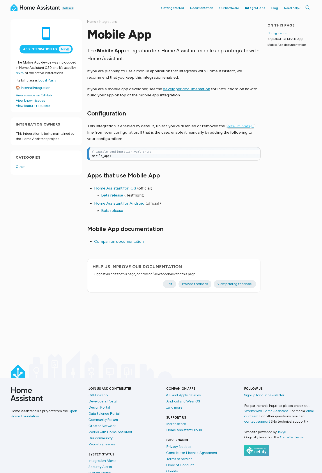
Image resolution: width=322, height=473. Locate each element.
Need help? (292, 8)
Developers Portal (102, 401)
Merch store (176, 424)
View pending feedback (234, 284)
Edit (169, 284)
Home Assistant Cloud (184, 430)
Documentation (201, 8)
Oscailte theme (292, 437)
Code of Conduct (180, 465)
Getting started (172, 8)
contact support (257, 421)
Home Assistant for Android (119, 203)
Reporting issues (101, 444)
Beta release (112, 195)
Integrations (255, 8)
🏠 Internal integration (33, 87)
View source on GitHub (34, 95)
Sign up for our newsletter (264, 395)
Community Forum (103, 419)
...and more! (175, 407)
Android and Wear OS (183, 401)
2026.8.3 (68, 8)
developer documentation (186, 89)
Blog (274, 8)
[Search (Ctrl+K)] (308, 7)
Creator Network (102, 425)
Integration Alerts (102, 460)
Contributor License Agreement (191, 452)
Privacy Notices (178, 446)
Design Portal (99, 407)
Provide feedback (195, 284)
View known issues (30, 100)
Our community (100, 438)
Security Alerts (100, 466)
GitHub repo (98, 395)
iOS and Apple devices (183, 395)
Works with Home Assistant (110, 432)
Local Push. (47, 80)
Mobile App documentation (286, 44)
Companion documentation (119, 241)
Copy (254, 152)
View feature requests (33, 105)
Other (20, 166)
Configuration (277, 33)
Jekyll (281, 432)
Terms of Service (179, 459)
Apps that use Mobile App (285, 39)
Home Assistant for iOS (115, 188)
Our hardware (229, 8)
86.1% (20, 73)
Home (91, 22)
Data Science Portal (104, 413)
